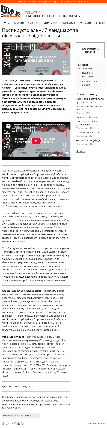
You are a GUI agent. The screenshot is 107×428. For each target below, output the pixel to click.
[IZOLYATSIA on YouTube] (11, 424)
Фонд (5, 22)
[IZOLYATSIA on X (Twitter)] (7, 424)
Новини (33, 22)
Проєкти (18, 22)
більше (80, 150)
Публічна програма (87, 74)
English (100, 22)
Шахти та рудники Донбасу (28, 347)
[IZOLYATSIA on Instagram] (14, 424)
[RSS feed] (22, 424)
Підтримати (49, 22)
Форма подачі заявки (90, 83)
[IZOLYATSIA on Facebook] (3, 424)
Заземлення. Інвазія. (90, 50)
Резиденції (68, 22)
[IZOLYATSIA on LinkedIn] (18, 424)
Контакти (84, 22)
